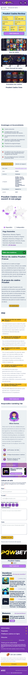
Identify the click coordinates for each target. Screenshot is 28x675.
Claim (12, 620)
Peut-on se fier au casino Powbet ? (13, 320)
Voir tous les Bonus (19, 613)
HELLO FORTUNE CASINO (16, 469)
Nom (3, 488)
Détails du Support (20, 164)
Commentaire (6, 507)
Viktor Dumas (14, 423)
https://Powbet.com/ (21, 168)
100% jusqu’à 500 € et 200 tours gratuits (17, 617)
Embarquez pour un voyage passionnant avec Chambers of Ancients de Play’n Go (18, 594)
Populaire (4, 631)
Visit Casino (13, 33)
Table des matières (9, 252)
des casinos (18, 84)
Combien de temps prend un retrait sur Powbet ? (13, 365)
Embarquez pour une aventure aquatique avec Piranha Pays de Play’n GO (18, 584)
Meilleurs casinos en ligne (10, 633)
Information (5, 628)
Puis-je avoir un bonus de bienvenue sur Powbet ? (12, 337)
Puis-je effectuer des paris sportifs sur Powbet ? (12, 385)
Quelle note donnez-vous (10, 502)
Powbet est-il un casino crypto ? (12, 348)
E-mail (3, 495)
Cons (2, 522)
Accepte (14, 664)
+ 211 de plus (12, 245)
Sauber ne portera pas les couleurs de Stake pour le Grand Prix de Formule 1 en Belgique (18, 604)
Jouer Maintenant (16, 473)
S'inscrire (21, 640)
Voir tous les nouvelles (19, 574)
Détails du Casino (7, 164)
